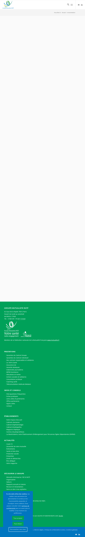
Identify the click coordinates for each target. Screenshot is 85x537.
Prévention (10, 456)
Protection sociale (12, 454)
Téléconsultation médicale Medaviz (18, 384)
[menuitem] (67, 4)
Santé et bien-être (12, 451)
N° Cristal (21, 319)
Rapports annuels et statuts (16, 484)
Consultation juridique (14, 379)
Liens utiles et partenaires (15, 399)
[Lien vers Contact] (78, 4)
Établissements (11, 416)
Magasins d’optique (13, 429)
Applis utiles (10, 403)
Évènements (10, 449)
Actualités (9, 440)
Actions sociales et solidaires (16, 377)
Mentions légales (38, 530)
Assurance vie (11, 365)
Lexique (9, 406)
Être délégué (10, 461)
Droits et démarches (13, 458)
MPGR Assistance (12, 372)
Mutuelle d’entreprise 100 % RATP (18, 477)
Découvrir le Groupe (14, 473)
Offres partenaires (12, 401)
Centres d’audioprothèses (15, 432)
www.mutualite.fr (53, 340)
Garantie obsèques (13, 367)
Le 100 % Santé (11, 363)
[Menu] (72, 5)
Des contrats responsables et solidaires (20, 360)
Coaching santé (11, 382)
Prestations (9, 352)
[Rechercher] (67, 4)
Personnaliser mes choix (18, 529)
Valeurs (9, 482)
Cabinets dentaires (13, 422)
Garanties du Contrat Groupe (16, 355)
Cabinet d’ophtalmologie (14, 425)
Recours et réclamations (14, 487)
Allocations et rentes (13, 374)
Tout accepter (18, 518)
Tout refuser (18, 524)
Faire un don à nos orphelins (16, 489)
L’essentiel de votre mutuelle (16, 446)
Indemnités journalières (14, 370)
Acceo (61, 516)
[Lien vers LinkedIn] (81, 4)
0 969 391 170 (13, 319)
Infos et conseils (12, 390)
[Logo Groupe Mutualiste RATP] (9, 4)
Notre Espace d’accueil (14, 420)
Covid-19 (9, 444)
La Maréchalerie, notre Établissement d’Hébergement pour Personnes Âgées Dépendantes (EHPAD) (40, 434)
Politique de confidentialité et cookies (55, 530)
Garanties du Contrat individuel (17, 358)
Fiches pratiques (12, 396)
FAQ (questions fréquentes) (15, 394)
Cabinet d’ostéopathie (14, 427)
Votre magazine (11, 463)
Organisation (10, 480)
